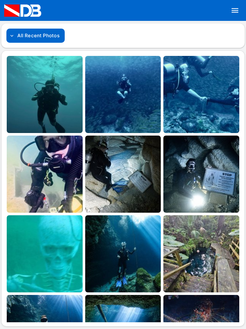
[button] (235, 11)
